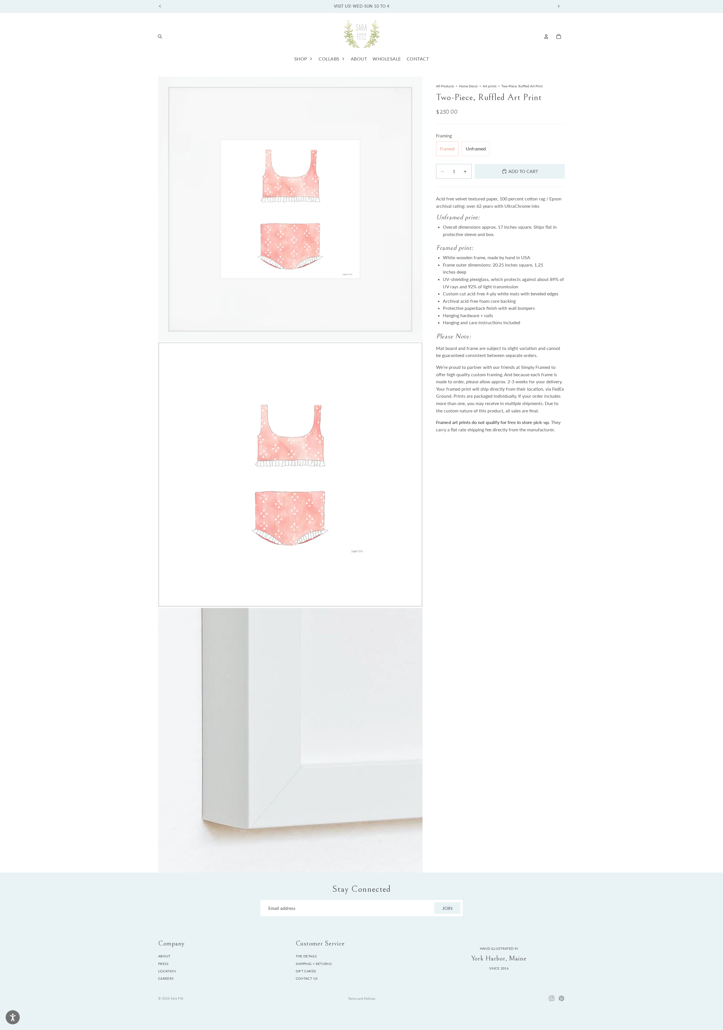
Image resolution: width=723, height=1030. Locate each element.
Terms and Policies (361, 998)
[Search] (160, 36)
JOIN (447, 908)
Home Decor (468, 86)
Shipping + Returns (314, 964)
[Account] (546, 36)
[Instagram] (551, 998)
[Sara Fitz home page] (361, 36)
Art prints (489, 86)
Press (163, 964)
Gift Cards (306, 971)
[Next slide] (558, 6)
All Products (445, 86)
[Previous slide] (160, 6)
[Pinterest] (561, 998)
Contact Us (307, 979)
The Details (306, 956)
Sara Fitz (177, 998)
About (164, 956)
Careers (166, 979)
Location (167, 971)
